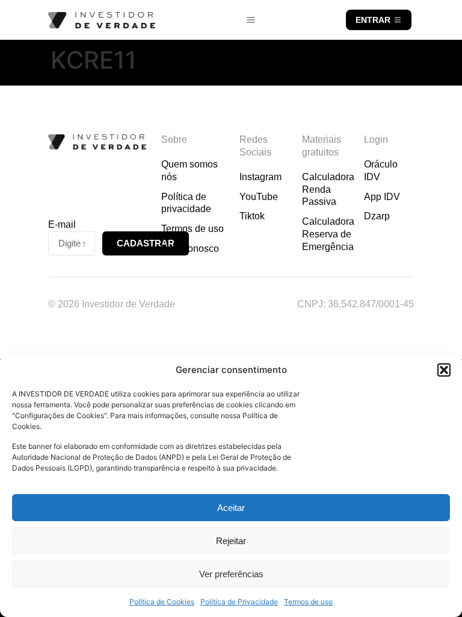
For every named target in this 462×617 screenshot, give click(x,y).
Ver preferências (231, 574)
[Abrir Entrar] (397, 19)
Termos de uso (308, 601)
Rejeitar (231, 541)
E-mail (62, 224)
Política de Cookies (161, 601)
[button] (444, 370)
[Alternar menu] (251, 20)
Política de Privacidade (239, 601)
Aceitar (231, 508)
